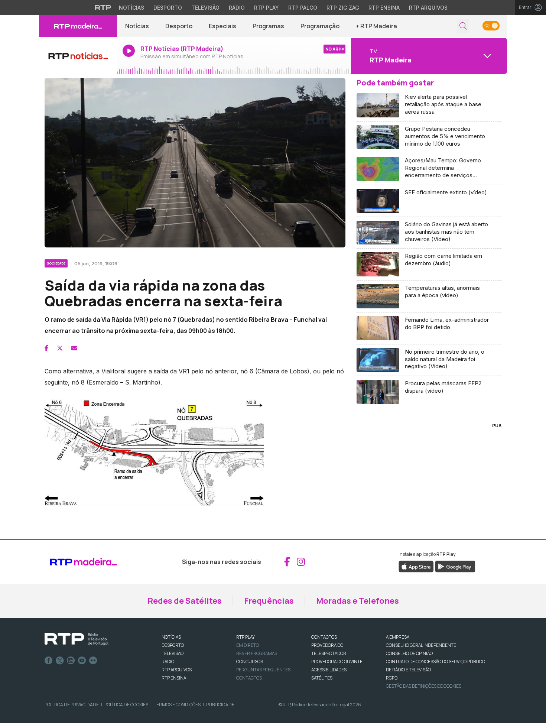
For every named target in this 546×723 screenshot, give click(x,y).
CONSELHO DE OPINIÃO (409, 653)
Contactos (249, 678)
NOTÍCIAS (171, 637)
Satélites (321, 678)
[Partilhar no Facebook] (46, 348)
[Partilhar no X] (60, 348)
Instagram (71, 660)
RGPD (391, 678)
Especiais (222, 26)
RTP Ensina (384, 7)
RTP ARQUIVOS (177, 670)
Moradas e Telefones (357, 600)
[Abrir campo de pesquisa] (463, 26)
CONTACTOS (324, 637)
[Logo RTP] (76, 639)
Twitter (60, 660)
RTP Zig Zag (342, 7)
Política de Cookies (126, 704)
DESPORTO (173, 645)
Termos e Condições (177, 704)
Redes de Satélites (184, 600)
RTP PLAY (245, 637)
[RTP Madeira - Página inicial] (78, 26)
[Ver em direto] (78, 55)
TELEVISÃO (172, 653)
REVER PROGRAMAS (256, 653)
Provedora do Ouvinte (337, 661)
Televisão (205, 7)
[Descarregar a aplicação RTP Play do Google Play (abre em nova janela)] (455, 566)
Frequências (269, 600)
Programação (319, 26)
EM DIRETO (247, 645)
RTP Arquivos (428, 7)
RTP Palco (302, 7)
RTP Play (266, 7)
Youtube (82, 660)
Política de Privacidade (72, 704)
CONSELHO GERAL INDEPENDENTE (421, 645)
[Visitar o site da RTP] (103, 7)
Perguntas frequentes (263, 670)
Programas (268, 26)
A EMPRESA (397, 637)
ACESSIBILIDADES (329, 670)
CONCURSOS (249, 661)
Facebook (49, 660)
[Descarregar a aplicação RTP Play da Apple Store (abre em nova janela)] (416, 566)
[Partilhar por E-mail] (74, 348)
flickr (93, 660)
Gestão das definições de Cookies (423, 686)
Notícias (131, 7)
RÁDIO (168, 661)
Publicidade (220, 704)
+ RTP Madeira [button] (376, 26)
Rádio (237, 7)
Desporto (167, 7)
